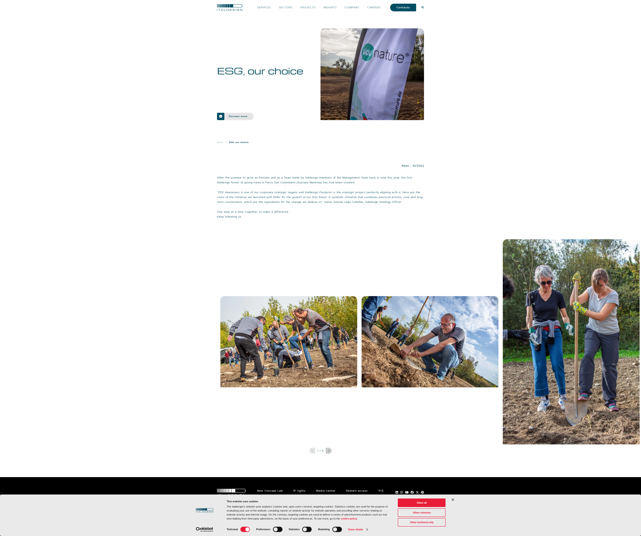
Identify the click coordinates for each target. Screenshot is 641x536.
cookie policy (349, 518)
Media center (325, 491)
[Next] (329, 451)
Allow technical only (422, 522)
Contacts (403, 8)
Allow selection (422, 512)
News (220, 142)
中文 (381, 491)
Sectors (286, 8)
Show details (355, 529)
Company (352, 8)
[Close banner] (453, 499)
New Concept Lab (270, 491)
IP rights (299, 491)
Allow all (422, 502)
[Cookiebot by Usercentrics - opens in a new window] (204, 529)
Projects (307, 8)
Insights (330, 8)
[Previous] (312, 451)
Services (264, 8)
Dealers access (357, 491)
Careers (374, 8)
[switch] (277, 529)
